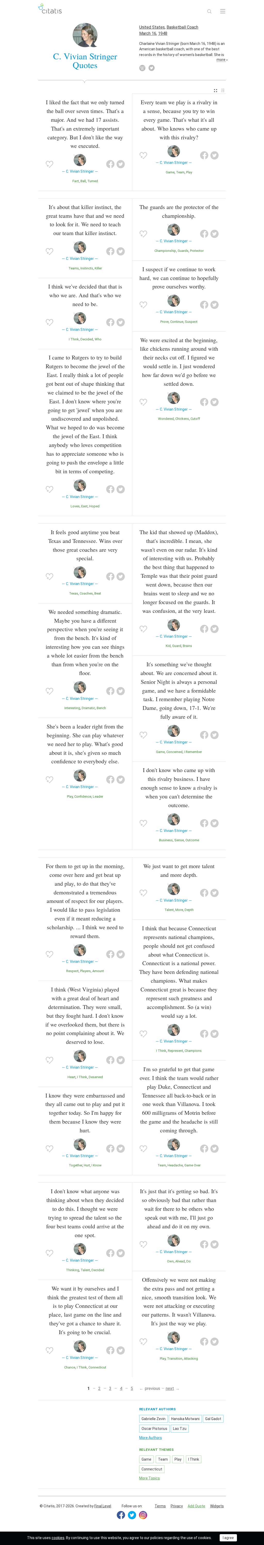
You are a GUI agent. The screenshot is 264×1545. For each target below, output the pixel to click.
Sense (179, 840)
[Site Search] (209, 11)
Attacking (191, 1358)
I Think (74, 339)
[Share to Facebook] (110, 164)
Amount (98, 971)
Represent (175, 1051)
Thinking (72, 1270)
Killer (98, 268)
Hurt (87, 1165)
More (179, 910)
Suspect (191, 322)
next (170, 1388)
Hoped (94, 506)
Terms (160, 1506)
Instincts (86, 268)
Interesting (72, 708)
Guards (183, 251)
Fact (75, 181)
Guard (176, 646)
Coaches (86, 593)
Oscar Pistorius (154, 1429)
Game (170, 172)
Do (188, 1261)
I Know (97, 1165)
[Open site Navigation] (223, 11)
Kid (168, 646)
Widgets (217, 1506)
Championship (165, 251)
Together (75, 1165)
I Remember (193, 752)
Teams (74, 268)
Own (170, 1261)
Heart (72, 1077)
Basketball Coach (182, 27)
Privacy (177, 1506)
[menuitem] (215, 90)
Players (85, 971)
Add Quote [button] (196, 1506)
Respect (72, 971)
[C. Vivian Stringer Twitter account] (151, 68)
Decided (86, 339)
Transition (174, 1358)
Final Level (102, 1506)
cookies (58, 1538)
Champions (193, 1051)
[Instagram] (143, 1515)
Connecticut (97, 1367)
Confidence (82, 796)
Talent (169, 910)
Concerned (174, 752)
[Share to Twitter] (121, 164)
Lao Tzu (179, 1429)
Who (98, 339)
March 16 (147, 33)
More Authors (150, 1438)
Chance (69, 1367)
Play (189, 172)
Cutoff (195, 419)
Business (166, 840)
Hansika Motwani (185, 1419)
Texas (73, 593)
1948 (162, 33)
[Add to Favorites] (49, 164)
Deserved (96, 1077)
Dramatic (88, 708)
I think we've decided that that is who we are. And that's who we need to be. (85, 295)
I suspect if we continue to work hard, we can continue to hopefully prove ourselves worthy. (179, 277)
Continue (176, 322)
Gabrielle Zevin (154, 1419)
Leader (98, 796)
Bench (101, 708)
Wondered (166, 419)
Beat (97, 593)
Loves (75, 506)
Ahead (180, 1261)
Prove (164, 322)
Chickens (182, 419)
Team (180, 172)
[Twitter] (132, 1515)
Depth (189, 910)
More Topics (149, 1478)
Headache (175, 1165)
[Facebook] (121, 1515)
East (84, 506)
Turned (92, 181)
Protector (197, 251)
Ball (83, 181)
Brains (187, 646)
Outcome (192, 840)
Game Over (192, 1165)
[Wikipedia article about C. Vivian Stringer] (142, 68)
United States (152, 27)
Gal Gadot (213, 1419)
